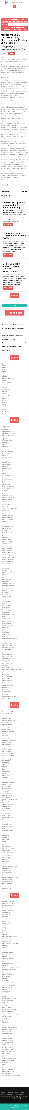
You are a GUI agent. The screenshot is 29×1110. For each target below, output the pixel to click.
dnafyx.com (5, 473)
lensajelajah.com (6, 457)
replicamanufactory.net (8, 541)
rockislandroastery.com (8, 684)
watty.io (4, 929)
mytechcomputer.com (8, 693)
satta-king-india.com (7, 515)
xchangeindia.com (7, 654)
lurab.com (5, 689)
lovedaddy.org (6, 1013)
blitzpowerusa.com (7, 976)
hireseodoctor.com (7, 532)
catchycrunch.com (7, 446)
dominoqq (4, 371)
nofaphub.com (6, 448)
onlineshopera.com (7, 464)
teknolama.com (6, 962)
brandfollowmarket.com (8, 1047)
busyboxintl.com (6, 949)
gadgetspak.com (6, 528)
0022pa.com (5, 770)
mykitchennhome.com (8, 848)
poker (2, 1092)
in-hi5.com (5, 919)
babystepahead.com (7, 1057)
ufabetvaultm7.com (7, 556)
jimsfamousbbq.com (7, 711)
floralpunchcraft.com (7, 1000)
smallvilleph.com (6, 779)
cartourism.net (6, 863)
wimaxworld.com (6, 797)
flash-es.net (5, 1020)
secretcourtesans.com (8, 431)
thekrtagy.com (6, 652)
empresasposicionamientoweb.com (11, 669)
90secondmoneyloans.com (9, 508)
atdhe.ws (4, 828)
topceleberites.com (7, 548)
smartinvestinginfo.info (8, 583)
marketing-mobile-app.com (9, 998)
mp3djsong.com (6, 718)
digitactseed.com (6, 504)
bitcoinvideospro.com (8, 938)
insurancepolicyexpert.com (9, 753)
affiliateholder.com (7, 1077)
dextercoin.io (5, 885)
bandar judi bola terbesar (8, 378)
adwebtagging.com (7, 1053)
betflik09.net (5, 459)
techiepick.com (6, 629)
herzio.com (5, 918)
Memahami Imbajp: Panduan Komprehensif (13, 324)
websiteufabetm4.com (8, 565)
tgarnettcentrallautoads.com (9, 731)
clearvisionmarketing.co (8, 598)
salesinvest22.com (7, 610)
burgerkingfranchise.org (8, 956)
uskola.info (5, 592)
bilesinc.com (5, 773)
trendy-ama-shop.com (8, 614)
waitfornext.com (6, 596)
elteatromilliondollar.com (8, 954)
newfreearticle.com (7, 974)
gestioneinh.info (6, 607)
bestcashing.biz (6, 801)
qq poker (12, 1098)
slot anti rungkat (11, 1096)
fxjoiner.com (5, 674)
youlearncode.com (7, 481)
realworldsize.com (7, 960)
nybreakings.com (6, 649)
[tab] (14, 6)
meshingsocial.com (7, 994)
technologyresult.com (8, 486)
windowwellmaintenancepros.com (11, 1075)
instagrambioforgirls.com (8, 985)
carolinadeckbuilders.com (9, 757)
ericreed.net (5, 835)
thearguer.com (6, 996)
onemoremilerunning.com (9, 982)
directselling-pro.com (7, 685)
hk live (4, 409)
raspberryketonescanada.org (9, 638)
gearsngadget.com (7, 530)
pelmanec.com (6, 907)
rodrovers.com (6, 512)
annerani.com (6, 766)
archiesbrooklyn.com (7, 804)
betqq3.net (5, 841)
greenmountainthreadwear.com (10, 1036)
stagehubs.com (6, 426)
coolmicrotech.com (7, 656)
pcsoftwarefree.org (7, 470)
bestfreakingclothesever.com (9, 1029)
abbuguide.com (6, 484)
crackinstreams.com (7, 526)
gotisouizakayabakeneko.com (10, 943)
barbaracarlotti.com (7, 868)
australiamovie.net (7, 715)
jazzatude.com (6, 768)
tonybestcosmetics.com (8, 671)
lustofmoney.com (6, 1068)
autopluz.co (5, 735)
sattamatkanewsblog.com (9, 1040)
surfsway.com (6, 501)
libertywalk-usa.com (7, 713)
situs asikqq (5, 395)
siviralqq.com (5, 1025)
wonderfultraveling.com (8, 793)
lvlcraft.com (5, 506)
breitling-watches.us (7, 729)
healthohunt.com (6, 579)
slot (7, 184)
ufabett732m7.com (7, 616)
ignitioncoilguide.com (7, 691)
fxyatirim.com (6, 482)
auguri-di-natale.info (7, 724)
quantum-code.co (7, 599)
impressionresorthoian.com (9, 1027)
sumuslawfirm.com (7, 1033)
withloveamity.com (7, 479)
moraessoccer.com (7, 788)
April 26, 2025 (7, 46)
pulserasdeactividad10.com (9, 866)
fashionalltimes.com (7, 663)
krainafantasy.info (7, 921)
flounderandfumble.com (8, 578)
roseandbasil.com (7, 824)
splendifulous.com (7, 545)
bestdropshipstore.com (8, 497)
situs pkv (4, 376)
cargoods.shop (6, 934)
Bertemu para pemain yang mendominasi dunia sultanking (14, 205)
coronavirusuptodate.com (9, 524)
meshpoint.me (6, 945)
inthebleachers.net (7, 872)
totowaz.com (5, 1044)
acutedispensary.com (8, 1038)
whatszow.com (6, 490)
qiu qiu (4, 413)
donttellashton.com (7, 912)
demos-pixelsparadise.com (9, 740)
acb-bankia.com (6, 1018)
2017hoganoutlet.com (8, 905)
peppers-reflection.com (8, 1071)
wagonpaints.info (6, 594)
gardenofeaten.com (7, 978)
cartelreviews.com (7, 499)
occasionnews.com (7, 1066)
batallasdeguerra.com (8, 782)
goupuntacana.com (7, 440)
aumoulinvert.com (7, 850)
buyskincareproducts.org (8, 876)
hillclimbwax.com (6, 1062)
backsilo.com (5, 1024)
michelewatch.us (6, 726)
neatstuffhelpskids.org (8, 786)
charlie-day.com (6, 1007)
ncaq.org (4, 461)
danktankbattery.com (7, 1004)
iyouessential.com (7, 477)
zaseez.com (5, 444)
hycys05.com (6, 980)
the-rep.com (5, 762)
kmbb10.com (5, 989)
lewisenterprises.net (7, 468)
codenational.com (7, 680)
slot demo (4, 387)
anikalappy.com (6, 568)
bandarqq (4, 391)
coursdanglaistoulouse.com (9, 720)
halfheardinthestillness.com (9, 832)
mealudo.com (6, 1005)
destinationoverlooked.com (9, 1058)
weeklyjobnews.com (7, 1049)
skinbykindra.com (7, 676)
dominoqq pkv (6, 367)
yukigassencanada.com (8, 517)
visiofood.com (6, 618)
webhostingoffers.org (7, 488)
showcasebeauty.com (8, 751)
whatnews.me (6, 601)
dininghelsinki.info (7, 570)
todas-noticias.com (7, 923)
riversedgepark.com (7, 442)
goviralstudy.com (6, 861)
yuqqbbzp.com (6, 521)
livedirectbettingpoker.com (9, 1009)
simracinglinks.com (7, 746)
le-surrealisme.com (7, 749)
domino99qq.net (6, 908)
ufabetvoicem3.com (7, 559)
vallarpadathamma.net (8, 958)
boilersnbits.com (6, 971)
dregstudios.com (6, 784)
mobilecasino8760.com (8, 839)
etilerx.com (5, 574)
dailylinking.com (6, 471)
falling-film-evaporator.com (9, 1031)
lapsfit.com (5, 534)
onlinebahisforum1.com (8, 433)
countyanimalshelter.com (8, 1051)
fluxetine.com (5, 837)
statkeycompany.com (8, 755)
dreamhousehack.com (8, 658)
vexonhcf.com (6, 738)
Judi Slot (4, 24)
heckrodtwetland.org (7, 830)
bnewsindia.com (6, 627)
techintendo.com (6, 493)
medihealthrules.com (7, 640)
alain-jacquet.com (7, 941)
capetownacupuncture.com (9, 936)
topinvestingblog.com (7, 759)
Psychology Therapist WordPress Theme (14, 1105)
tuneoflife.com (6, 1073)
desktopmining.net (7, 870)
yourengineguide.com (8, 647)
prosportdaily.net (6, 609)
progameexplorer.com (8, 682)
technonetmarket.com (8, 587)
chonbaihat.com (6, 810)
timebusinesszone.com (8, 1069)
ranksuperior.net (6, 1055)
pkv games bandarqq (21, 1096)
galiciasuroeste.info (7, 780)
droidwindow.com (6, 620)
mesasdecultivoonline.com (9, 969)
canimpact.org (6, 859)
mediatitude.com (6, 742)
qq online (4, 375)
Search (14, 295)
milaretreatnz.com (7, 775)
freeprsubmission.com (8, 621)
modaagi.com (6, 777)
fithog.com (5, 819)
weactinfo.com (6, 993)
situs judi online (6, 389)
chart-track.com (6, 791)
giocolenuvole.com (7, 475)
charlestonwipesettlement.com (10, 1046)
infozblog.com (6, 808)
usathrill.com (5, 641)
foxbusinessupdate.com (8, 1011)
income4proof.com (7, 453)
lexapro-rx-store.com (7, 874)
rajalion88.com (6, 439)
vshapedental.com (7, 643)
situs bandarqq (6, 373)
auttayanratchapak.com (8, 951)
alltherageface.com (7, 678)
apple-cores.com (6, 865)
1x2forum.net (5, 428)
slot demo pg (5, 411)
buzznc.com (5, 673)
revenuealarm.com (7, 687)
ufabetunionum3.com (7, 552)
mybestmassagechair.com (9, 833)
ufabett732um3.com (7, 590)
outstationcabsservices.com (9, 651)
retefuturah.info (6, 581)
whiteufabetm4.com (7, 567)
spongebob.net (6, 947)
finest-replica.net (6, 605)
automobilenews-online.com (9, 662)
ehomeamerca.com (7, 492)
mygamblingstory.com (8, 901)
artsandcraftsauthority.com (9, 696)
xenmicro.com (6, 462)
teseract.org (5, 612)
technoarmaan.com (7, 667)
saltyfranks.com (6, 764)
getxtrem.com (6, 991)
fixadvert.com (6, 733)
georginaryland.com (7, 823)
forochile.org (5, 790)
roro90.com (5, 916)
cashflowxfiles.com (7, 987)
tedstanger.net (6, 588)
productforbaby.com (7, 963)
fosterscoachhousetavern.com (10, 967)
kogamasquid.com (7, 879)
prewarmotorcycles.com (8, 744)
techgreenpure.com (7, 495)
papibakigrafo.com (7, 855)
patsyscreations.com (7, 451)
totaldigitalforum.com (7, 665)
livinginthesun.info (7, 930)
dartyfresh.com (6, 466)
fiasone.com (5, 1002)
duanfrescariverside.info (8, 572)
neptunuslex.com (6, 722)
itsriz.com (4, 932)
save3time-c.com (7, 737)
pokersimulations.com (8, 539)
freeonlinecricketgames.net (9, 799)
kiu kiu (4, 369)
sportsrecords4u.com (8, 546)
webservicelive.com (7, 698)
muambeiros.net (6, 806)
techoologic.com (6, 636)
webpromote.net (6, 813)
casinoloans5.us (6, 843)
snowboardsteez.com (8, 983)
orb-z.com (5, 965)
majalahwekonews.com (8, 903)
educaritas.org (6, 455)
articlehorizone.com (7, 519)
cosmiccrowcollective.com (9, 940)
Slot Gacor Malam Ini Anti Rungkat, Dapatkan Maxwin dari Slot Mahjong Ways (15, 20)
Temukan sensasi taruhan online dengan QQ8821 (14, 235)
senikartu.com (6, 925)
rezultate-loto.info (6, 543)
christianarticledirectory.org (9, 887)
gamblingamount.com (8, 1060)
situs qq (4, 386)
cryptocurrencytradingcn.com (10, 1042)
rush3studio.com (6, 914)
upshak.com (5, 1022)
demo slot (4, 398)
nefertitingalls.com (7, 450)
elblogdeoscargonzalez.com (9, 812)
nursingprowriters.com (8, 1035)
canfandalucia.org (7, 645)
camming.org (5, 437)
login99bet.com (6, 429)
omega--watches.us (7, 727)
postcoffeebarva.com (7, 952)
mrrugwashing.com (7, 1016)
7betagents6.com (6, 523)
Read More (8, 225)
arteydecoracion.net (7, 817)
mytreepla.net (6, 537)
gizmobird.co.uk (6, 716)
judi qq (4, 364)
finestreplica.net (6, 576)
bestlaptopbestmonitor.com (9, 821)
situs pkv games (6, 382)
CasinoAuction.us (7, 844)
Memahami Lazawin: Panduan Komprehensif (14, 343)
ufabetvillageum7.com (8, 557)
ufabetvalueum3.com (7, 554)
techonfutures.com (7, 634)
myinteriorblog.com (7, 625)
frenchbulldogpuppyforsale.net (10, 877)
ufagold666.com (6, 623)
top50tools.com (6, 760)
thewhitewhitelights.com (8, 826)
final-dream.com (6, 603)
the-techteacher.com (7, 660)
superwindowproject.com (8, 854)
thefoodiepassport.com (8, 852)
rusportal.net (5, 927)
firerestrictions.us (6, 802)
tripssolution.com (6, 513)
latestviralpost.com (7, 972)
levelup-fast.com (6, 535)
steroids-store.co (6, 815)
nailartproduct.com (7, 503)
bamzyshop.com (6, 630)
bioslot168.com (6, 695)
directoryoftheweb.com (8, 910)
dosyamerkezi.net (7, 748)
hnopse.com (5, 1064)
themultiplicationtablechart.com (10, 881)
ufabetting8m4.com (7, 550)
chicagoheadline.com (7, 435)
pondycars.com (6, 632)
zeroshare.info (6, 771)
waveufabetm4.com (7, 561)
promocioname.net (7, 795)
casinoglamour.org (7, 883)
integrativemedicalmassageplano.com (12, 1015)
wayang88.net (6, 563)
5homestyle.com (6, 888)
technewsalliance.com (8, 585)
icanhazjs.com (6, 857)
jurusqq (4, 365)
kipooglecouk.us (6, 846)
